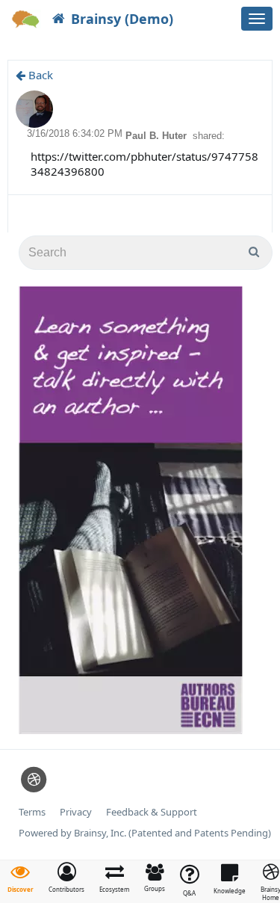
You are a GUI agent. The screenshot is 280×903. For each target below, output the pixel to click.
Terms (32, 812)
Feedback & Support (151, 812)
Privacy (76, 812)
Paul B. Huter (157, 135)
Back (39, 74)
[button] (66, 877)
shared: (209, 135)
